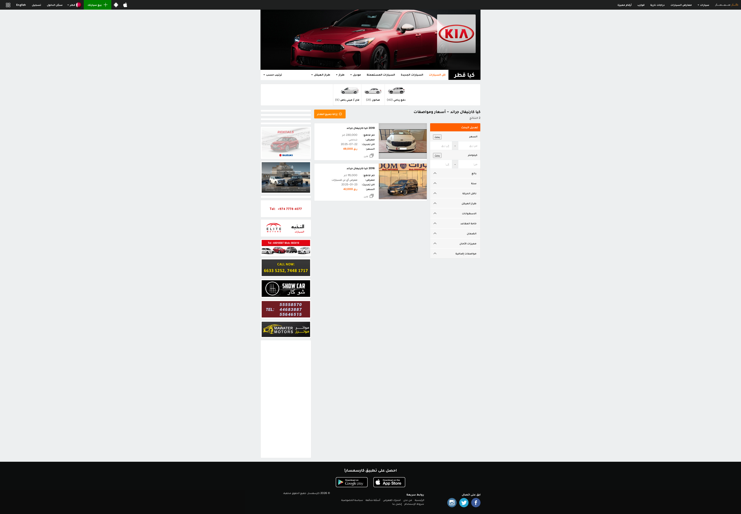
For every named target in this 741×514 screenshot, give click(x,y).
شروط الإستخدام (414, 504)
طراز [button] (341, 75)
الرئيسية (419, 500)
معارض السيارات (681, 5)
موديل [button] (356, 75)
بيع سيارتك (95, 5)
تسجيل (36, 5)
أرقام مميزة (625, 5)
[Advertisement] (286, 399)
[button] (74, 5)
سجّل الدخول (55, 5)
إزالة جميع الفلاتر (327, 114)
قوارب (641, 5)
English (21, 5)
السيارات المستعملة (381, 75)
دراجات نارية (657, 5)
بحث (437, 137)
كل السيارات (437, 75)
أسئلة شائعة (373, 500)
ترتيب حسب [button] (273, 75)
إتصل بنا (397, 504)
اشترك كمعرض (392, 500)
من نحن (407, 500)
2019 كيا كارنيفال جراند (361, 128)
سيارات (704, 5)
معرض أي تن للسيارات (345, 179)
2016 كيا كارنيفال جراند (361, 168)
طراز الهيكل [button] (321, 75)
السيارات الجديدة (412, 75)
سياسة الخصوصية (352, 500)
